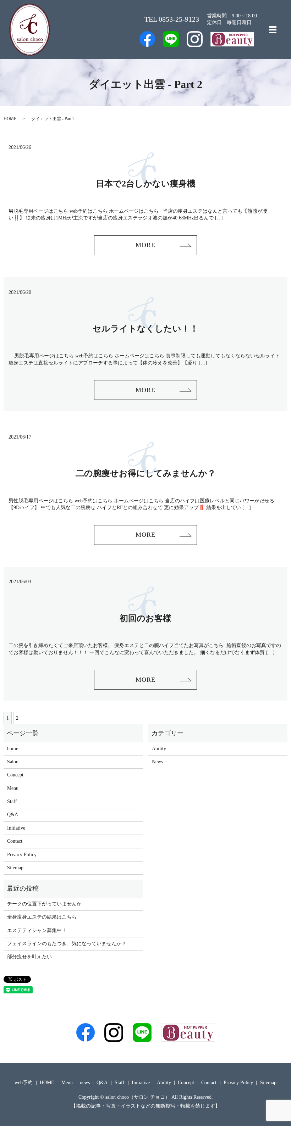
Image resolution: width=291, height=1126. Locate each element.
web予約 (24, 1082)
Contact (14, 841)
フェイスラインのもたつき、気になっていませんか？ (66, 943)
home (12, 748)
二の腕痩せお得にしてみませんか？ (146, 473)
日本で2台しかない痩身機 (146, 183)
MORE (145, 245)
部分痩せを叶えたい (29, 956)
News (157, 761)
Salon (12, 761)
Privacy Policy (22, 854)
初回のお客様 (145, 618)
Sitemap (15, 867)
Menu (12, 788)
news (85, 1082)
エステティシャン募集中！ (37, 930)
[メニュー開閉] (272, 29)
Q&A (12, 814)
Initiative (16, 828)
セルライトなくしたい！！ (145, 328)
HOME (10, 118)
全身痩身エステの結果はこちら (42, 917)
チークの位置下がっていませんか (44, 904)
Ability (159, 748)
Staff (12, 801)
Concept (15, 774)
